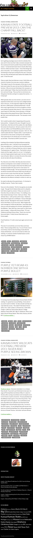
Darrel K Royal (21, 323)
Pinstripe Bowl (23, 431)
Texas (17, 249)
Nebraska (28, 519)
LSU (24, 517)
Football (7, 21)
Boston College (27, 321)
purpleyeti (15, 33)
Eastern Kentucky (24, 423)
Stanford (2, 527)
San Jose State (5, 433)
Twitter (6, 529)
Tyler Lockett (14, 250)
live (22, 517)
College (3, 21)
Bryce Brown (13, 421)
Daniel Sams (23, 241)
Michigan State (10, 519)
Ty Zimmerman (5, 250)
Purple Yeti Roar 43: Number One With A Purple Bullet (14, 268)
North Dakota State (16, 247)
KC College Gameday (7, 8)
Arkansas (9, 509)
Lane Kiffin (26, 427)
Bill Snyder (4, 421)
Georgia (18, 514)
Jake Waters (5, 245)
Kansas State (14, 21)
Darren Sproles (6, 243)
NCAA (24, 429)
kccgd (2, 481)
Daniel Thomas (13, 423)
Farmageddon (5, 425)
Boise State (16, 512)
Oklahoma (26, 247)
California (4, 323)
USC (10, 529)
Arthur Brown (15, 419)
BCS (15, 321)
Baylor (4, 241)
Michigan (4, 519)
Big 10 (25, 509)
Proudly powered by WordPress (7, 536)
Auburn (13, 509)
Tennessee (4, 435)
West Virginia (10, 252)
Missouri (19, 429)
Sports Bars (28, 524)
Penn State (20, 524)
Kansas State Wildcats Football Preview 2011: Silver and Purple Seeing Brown (16, 347)
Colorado (25, 512)
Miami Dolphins (10, 429)
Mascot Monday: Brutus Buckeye (9, 487)
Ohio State (14, 522)
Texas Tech (24, 249)
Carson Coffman (22, 421)
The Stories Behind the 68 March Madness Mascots (13, 490)
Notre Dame (27, 325)
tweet (2, 529)
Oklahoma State (6, 249)
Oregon (11, 326)
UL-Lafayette (23, 250)
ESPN (29, 512)
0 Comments (23, 33)
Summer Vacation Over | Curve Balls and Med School (14, 485)
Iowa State (24, 243)
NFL (28, 429)
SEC (16, 326)
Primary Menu (31, 9)
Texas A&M (4, 328)
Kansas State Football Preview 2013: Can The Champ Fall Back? (16, 27)
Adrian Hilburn (5, 419)
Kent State (18, 427)
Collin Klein (15, 241)
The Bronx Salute (5, 389)
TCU (13, 249)
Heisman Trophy (16, 243)
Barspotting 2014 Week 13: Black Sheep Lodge (16, 498)
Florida (3, 514)
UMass (3, 252)
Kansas (12, 245)
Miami (3, 429)
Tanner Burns (23, 433)
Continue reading (9, 315)
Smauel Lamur (14, 433)
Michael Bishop (5, 247)
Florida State (8, 514)
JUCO (20, 425)
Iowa (21, 514)
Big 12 (9, 241)
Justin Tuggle (26, 425)
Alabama (4, 321)
